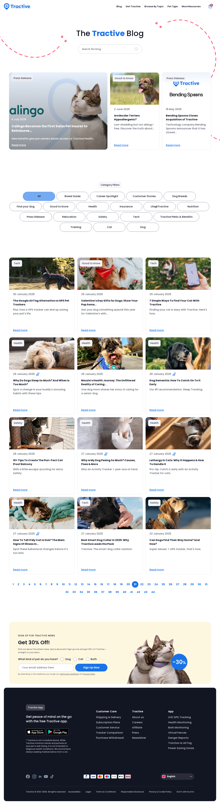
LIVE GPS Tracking (179, 717)
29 (192, 584)
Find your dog (25, 206)
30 (199, 584)
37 (102, 592)
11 (70, 584)
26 (170, 584)
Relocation (69, 217)
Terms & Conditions (106, 791)
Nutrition (193, 206)
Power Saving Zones (181, 748)
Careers (137, 722)
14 (88, 584)
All (39, 196)
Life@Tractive (159, 206)
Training (76, 227)
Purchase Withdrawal (110, 738)
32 (67, 592)
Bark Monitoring (178, 727)
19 (121, 584)
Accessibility (74, 791)
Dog (143, 227)
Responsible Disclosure (132, 791)
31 (206, 584)
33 (74, 592)
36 (95, 592)
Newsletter (139, 738)
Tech (136, 217)
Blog (119, 6)
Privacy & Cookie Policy (160, 791)
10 (63, 584)
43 (145, 592)
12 (75, 584)
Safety (102, 217)
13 (82, 584)
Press (135, 733)
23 (149, 584)
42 (138, 592)
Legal (88, 791)
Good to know (59, 206)
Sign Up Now (91, 667)
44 (153, 592)
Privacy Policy (89, 674)
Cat (109, 227)
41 (131, 592)
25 (163, 584)
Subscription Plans (108, 722)
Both (94, 659)
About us (138, 717)
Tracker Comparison (109, 733)
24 (156, 584)
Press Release (36, 217)
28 (185, 584)
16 (101, 584)
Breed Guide (73, 196)
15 (95, 584)
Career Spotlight (107, 196)
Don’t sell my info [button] (185, 791)
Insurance (126, 206)
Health (92, 206)
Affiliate (137, 727)
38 (110, 592)
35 (88, 592)
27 (177, 584)
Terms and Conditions (69, 674)
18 (114, 584)
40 (124, 592)
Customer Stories (144, 196)
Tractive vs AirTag (180, 743)
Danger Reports (178, 738)
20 (128, 584)
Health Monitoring (179, 722)
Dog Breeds (179, 196)
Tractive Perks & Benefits (176, 217)
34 (81, 592)
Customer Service (107, 727)
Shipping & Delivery (108, 717)
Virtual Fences (177, 733)
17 (108, 584)
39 (117, 592)
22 (141, 584)
